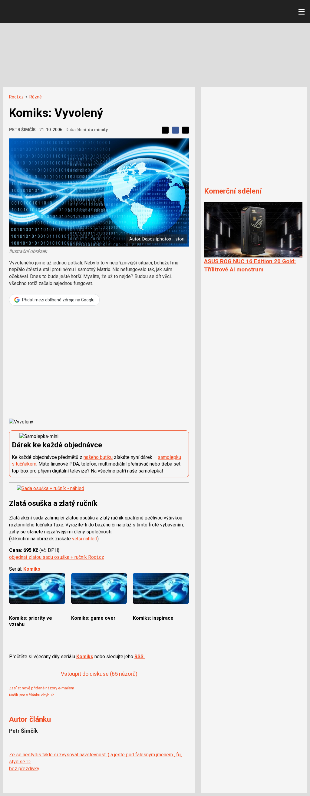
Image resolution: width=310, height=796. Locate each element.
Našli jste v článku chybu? (31, 695)
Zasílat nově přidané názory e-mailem (41, 688)
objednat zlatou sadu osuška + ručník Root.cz (56, 557)
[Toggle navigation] (301, 11)
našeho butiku (98, 457)
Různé (35, 97)
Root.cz (16, 97)
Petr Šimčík (22, 129)
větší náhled (84, 539)
